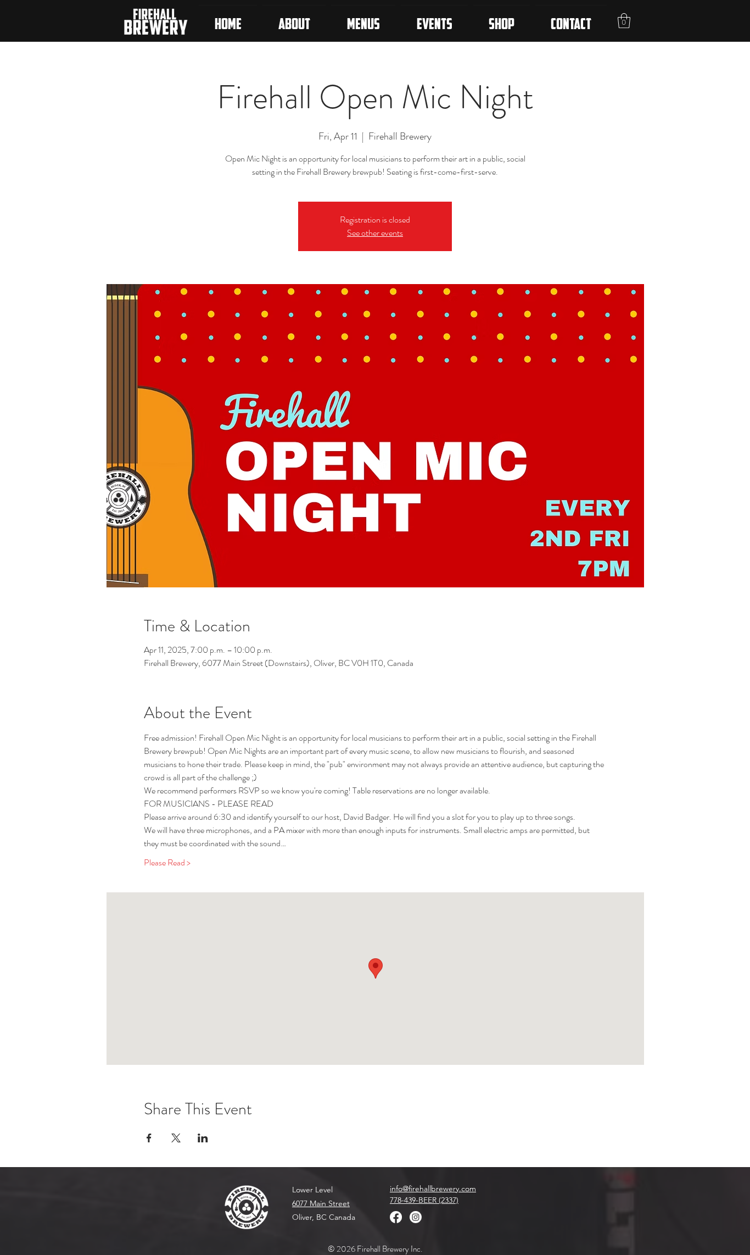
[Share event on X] (176, 1138)
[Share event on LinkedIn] (203, 1138)
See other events (375, 232)
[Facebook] (396, 1217)
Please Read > (167, 863)
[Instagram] (416, 1217)
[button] (624, 20)
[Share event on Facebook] (149, 1138)
